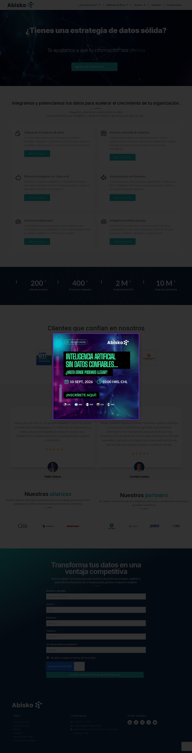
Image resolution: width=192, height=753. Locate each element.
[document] (96, 376)
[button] (58, 337)
